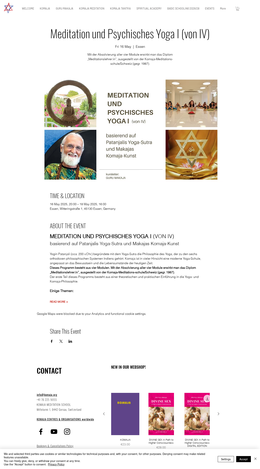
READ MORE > (59, 301)
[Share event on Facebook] (51, 341)
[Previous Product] (104, 414)
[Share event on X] (61, 341)
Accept (243, 459)
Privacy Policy (56, 464)
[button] (237, 9)
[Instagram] (67, 432)
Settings (226, 459)
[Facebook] (41, 432)
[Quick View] (125, 414)
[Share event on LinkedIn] (70, 341)
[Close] (255, 459)
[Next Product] (218, 414)
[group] (161, 424)
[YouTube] (54, 432)
